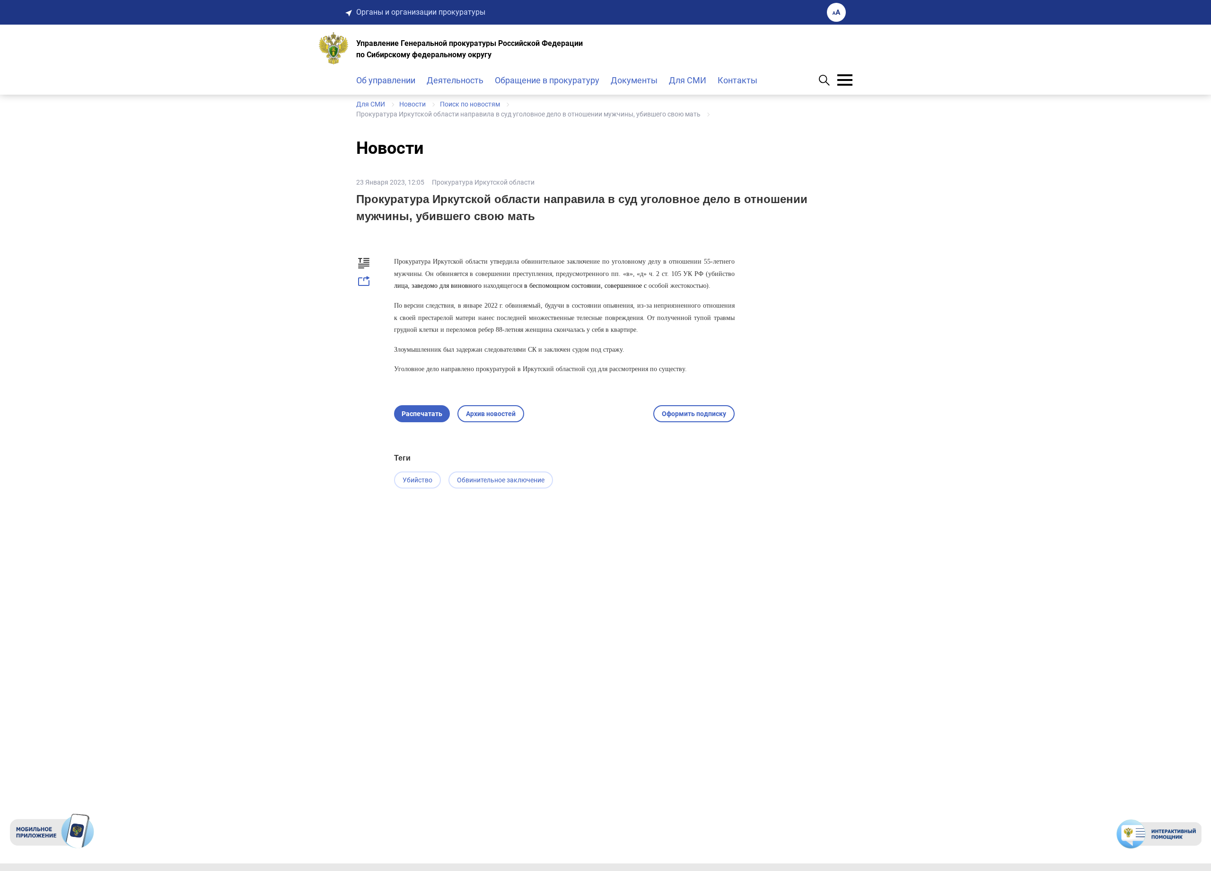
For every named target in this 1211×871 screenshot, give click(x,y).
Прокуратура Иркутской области (483, 182)
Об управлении (385, 80)
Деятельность (455, 80)
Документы (634, 80)
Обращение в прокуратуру (547, 80)
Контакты (737, 80)
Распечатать (422, 414)
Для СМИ (687, 80)
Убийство (417, 480)
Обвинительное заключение (500, 480)
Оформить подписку (694, 414)
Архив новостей (491, 414)
